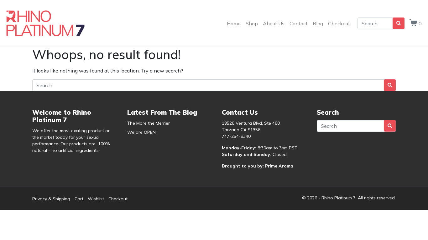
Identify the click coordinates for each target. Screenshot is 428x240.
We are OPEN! (142, 132)
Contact (299, 23)
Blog (318, 23)
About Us (273, 23)
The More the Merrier (148, 123)
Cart (79, 199)
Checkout (339, 23)
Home (234, 23)
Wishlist (96, 199)
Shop (252, 23)
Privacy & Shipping (51, 199)
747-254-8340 (236, 136)
